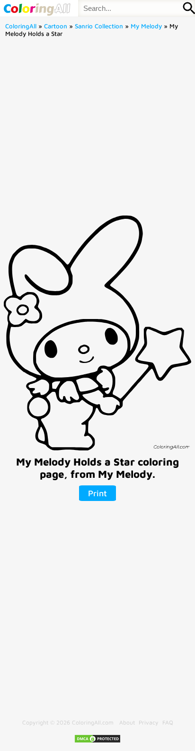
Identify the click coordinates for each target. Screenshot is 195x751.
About (127, 722)
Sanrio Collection (99, 26)
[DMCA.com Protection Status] (97, 741)
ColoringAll (20, 26)
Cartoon (55, 26)
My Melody (146, 26)
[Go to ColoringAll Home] (36, 8)
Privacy (149, 722)
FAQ (167, 722)
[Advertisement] (97, 129)
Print (97, 493)
